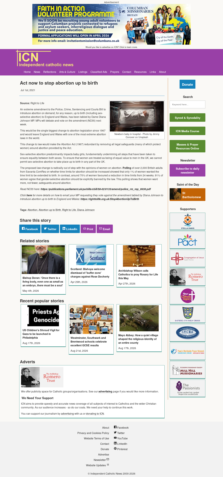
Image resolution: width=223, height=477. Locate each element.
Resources (140, 71)
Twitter (51, 229)
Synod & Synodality (187, 118)
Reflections (49, 71)
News (37, 71)
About (162, 71)
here (29, 195)
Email (106, 229)
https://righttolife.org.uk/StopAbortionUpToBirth (109, 199)
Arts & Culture (67, 71)
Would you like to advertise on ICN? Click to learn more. (112, 47)
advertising (105, 391)
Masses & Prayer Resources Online (187, 146)
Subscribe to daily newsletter (187, 170)
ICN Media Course (187, 131)
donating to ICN (95, 413)
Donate (187, 84)
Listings (82, 71)
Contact (126, 71)
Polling (127, 168)
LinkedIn (71, 229)
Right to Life (69, 210)
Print (89, 229)
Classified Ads (98, 71)
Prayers (114, 71)
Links (153, 71)
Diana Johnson (86, 210)
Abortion (32, 210)
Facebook (31, 229)
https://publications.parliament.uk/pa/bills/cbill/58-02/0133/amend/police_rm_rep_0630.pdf (96, 189)
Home (27, 71)
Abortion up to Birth (50, 210)
